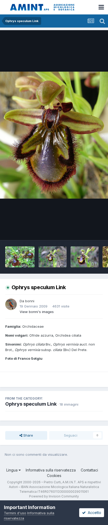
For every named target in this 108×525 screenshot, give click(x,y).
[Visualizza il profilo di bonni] (11, 304)
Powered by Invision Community (54, 496)
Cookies (54, 475)
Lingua (12, 470)
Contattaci (89, 470)
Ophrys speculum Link (31, 404)
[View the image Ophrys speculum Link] (20, 256)
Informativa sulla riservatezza (51, 470)
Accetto (93, 512)
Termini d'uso (15, 513)
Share (27, 435)
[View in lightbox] (54, 135)
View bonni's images (37, 312)
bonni (29, 301)
